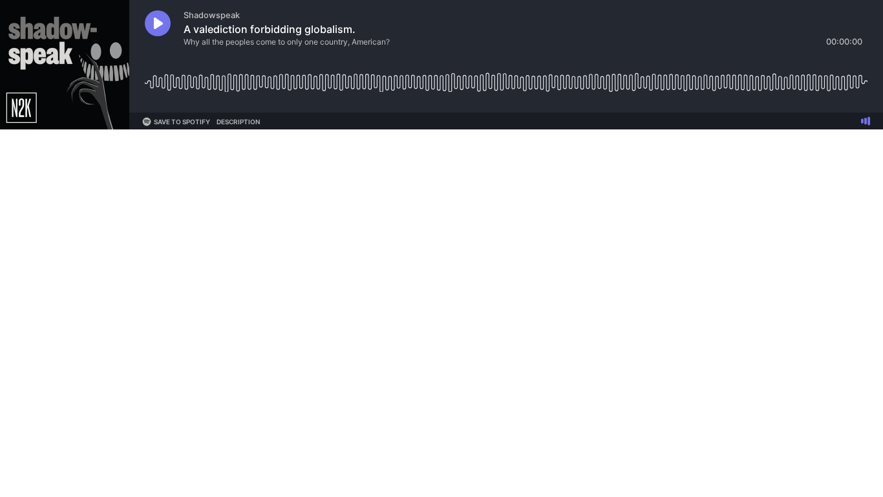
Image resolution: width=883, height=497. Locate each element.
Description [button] (238, 122)
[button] (158, 23)
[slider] (506, 77)
